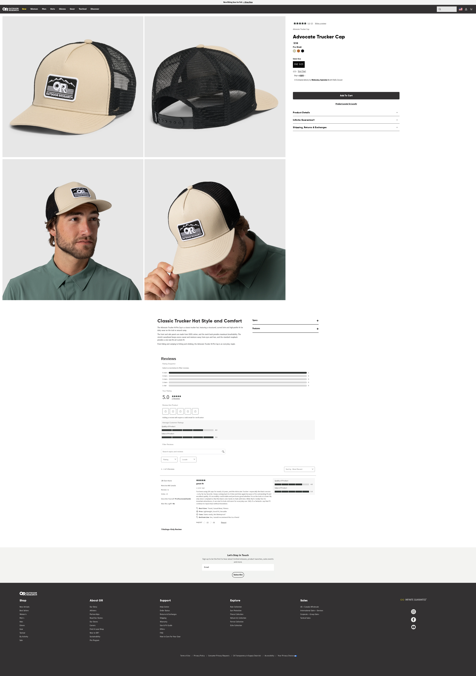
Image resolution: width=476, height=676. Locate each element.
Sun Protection (236, 611)
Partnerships (94, 614)
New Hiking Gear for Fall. (233, 2)
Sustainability (95, 637)
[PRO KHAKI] (294, 50)
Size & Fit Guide (166, 626)
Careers (93, 626)
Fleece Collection (236, 614)
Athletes (93, 611)
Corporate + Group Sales (309, 614)
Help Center (164, 607)
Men (44, 9)
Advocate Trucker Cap (301, 29)
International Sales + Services (311, 611)
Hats (21, 622)
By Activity (24, 637)
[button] (471, 9)
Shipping (163, 618)
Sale (21, 640)
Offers (162, 629)
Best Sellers (24, 611)
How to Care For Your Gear (170, 637)
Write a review (320, 23)
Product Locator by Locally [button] (346, 104)
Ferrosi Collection (237, 622)
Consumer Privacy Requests (219, 656)
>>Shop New (248, 2)
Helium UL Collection (238, 618)
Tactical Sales (305, 618)
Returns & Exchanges (168, 614)
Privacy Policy (199, 656)
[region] (238, 2)
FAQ (161, 633)
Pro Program (94, 640)
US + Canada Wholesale (309, 607)
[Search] (433, 9)
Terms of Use (185, 656)
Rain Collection (236, 607)
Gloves (22, 626)
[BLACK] (302, 50)
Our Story (93, 607)
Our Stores (94, 622)
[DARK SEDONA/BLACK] (298, 50)
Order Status (165, 611)
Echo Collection (236, 626)
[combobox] (447, 9)
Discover (95, 9)
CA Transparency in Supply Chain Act (247, 656)
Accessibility (269, 656)
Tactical (22, 633)
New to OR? (94, 633)
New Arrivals (25, 607)
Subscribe (238, 575)
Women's (23, 614)
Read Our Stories (96, 618)
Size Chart (302, 71)
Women (34, 9)
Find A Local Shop (97, 629)
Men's (22, 618)
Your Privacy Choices (286, 656)
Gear (21, 629)
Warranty (163, 622)
